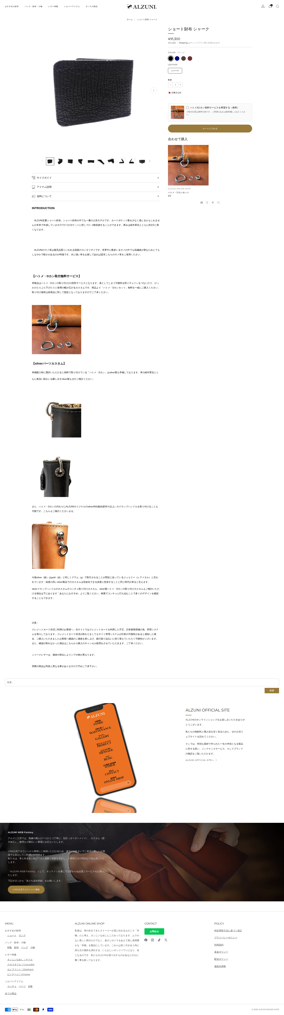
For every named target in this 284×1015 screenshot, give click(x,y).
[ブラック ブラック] (170, 58)
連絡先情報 (220, 966)
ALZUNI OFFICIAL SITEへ (200, 760)
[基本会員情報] (263, 6)
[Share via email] (218, 202)
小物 (32, 947)
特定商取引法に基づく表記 (228, 930)
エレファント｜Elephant (20, 969)
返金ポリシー (221, 952)
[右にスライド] (149, 161)
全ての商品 (10, 993)
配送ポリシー (221, 959)
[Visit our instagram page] (152, 940)
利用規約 (219, 945)
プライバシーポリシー (225, 937)
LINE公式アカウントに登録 (26, 889)
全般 (30, 986)
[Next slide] (153, 90)
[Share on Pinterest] (212, 202)
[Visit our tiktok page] (159, 940)
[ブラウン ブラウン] (183, 58)
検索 (272, 690)
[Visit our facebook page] (145, 940)
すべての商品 (92, 6)
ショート (11, 935)
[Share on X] (207, 202)
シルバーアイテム (72, 6)
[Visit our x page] (166, 940)
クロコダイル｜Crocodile (20, 964)
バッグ (24, 947)
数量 (170, 80)
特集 (9, 947)
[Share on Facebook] (201, 202)
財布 (16, 947)
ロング (22, 935)
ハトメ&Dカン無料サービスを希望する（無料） (214, 107)
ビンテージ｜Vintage (18, 974)
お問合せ (154, 931)
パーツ (22, 986)
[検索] (277, 6)
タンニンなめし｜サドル (20, 959)
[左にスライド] (42, 161)
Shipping (183, 43)
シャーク (175, 70)
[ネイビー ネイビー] (177, 58)
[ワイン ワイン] (190, 58)
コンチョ (11, 986)
